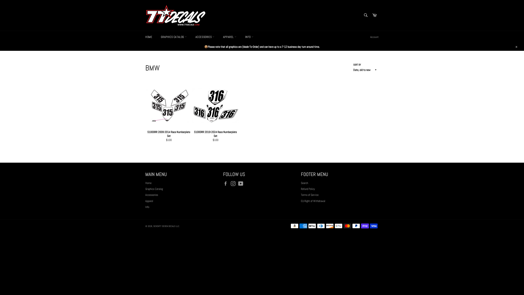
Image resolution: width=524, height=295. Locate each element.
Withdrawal (262, 237)
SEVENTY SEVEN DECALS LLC (166, 226)
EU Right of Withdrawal (313, 201)
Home (148, 37)
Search (304, 183)
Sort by (357, 64)
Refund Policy (308, 189)
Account (374, 37)
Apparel (229, 37)
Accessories (203, 37)
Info (248, 37)
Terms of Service (309, 195)
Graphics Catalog (173, 37)
